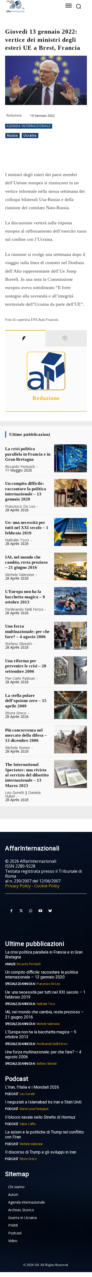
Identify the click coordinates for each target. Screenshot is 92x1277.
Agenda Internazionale (29, 126)
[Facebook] (26, 157)
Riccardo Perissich (20, 466)
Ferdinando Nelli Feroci (24, 609)
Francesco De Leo (20, 506)
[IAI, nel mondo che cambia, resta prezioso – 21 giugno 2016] (70, 567)
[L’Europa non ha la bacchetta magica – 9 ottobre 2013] (70, 601)
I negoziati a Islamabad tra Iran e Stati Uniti (43, 1102)
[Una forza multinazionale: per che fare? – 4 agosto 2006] (70, 636)
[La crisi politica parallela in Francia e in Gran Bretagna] (70, 458)
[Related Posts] (66, 338)
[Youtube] (40, 911)
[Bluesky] (50, 911)
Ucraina (30, 135)
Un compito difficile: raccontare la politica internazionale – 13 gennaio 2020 (25, 491)
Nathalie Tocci (17, 539)
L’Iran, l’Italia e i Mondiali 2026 (32, 1087)
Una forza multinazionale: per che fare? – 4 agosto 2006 (27, 631)
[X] (38, 157)
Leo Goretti (14, 792)
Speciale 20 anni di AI (20, 984)
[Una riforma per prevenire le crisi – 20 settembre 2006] (70, 670)
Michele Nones (17, 747)
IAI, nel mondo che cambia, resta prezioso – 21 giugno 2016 (26, 562)
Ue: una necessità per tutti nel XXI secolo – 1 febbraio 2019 (26, 527)
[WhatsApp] (50, 157)
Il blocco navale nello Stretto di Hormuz (40, 1117)
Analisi (10, 964)
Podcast (11, 1094)
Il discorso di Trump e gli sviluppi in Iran (40, 1152)
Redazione (14, 115)
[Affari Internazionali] (30, 6)
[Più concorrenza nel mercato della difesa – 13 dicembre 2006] (70, 740)
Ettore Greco (15, 712)
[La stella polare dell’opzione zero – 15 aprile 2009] (70, 705)
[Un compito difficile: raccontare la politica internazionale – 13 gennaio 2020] (70, 493)
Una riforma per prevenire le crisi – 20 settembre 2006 (25, 666)
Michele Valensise (19, 574)
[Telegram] (61, 157)
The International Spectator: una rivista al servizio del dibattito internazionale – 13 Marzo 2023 (27, 775)
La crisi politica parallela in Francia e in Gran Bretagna (27, 454)
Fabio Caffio (28, 1124)
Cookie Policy (47, 886)
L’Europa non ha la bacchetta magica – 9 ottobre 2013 (25, 596)
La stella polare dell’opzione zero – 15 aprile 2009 (26, 700)
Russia (12, 135)
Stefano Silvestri (18, 643)
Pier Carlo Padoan (20, 678)
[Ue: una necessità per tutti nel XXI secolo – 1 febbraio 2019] (70, 532)
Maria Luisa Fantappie (34, 1109)
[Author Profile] (25, 338)
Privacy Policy (18, 886)
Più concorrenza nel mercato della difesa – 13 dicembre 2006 (26, 735)
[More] (73, 157)
